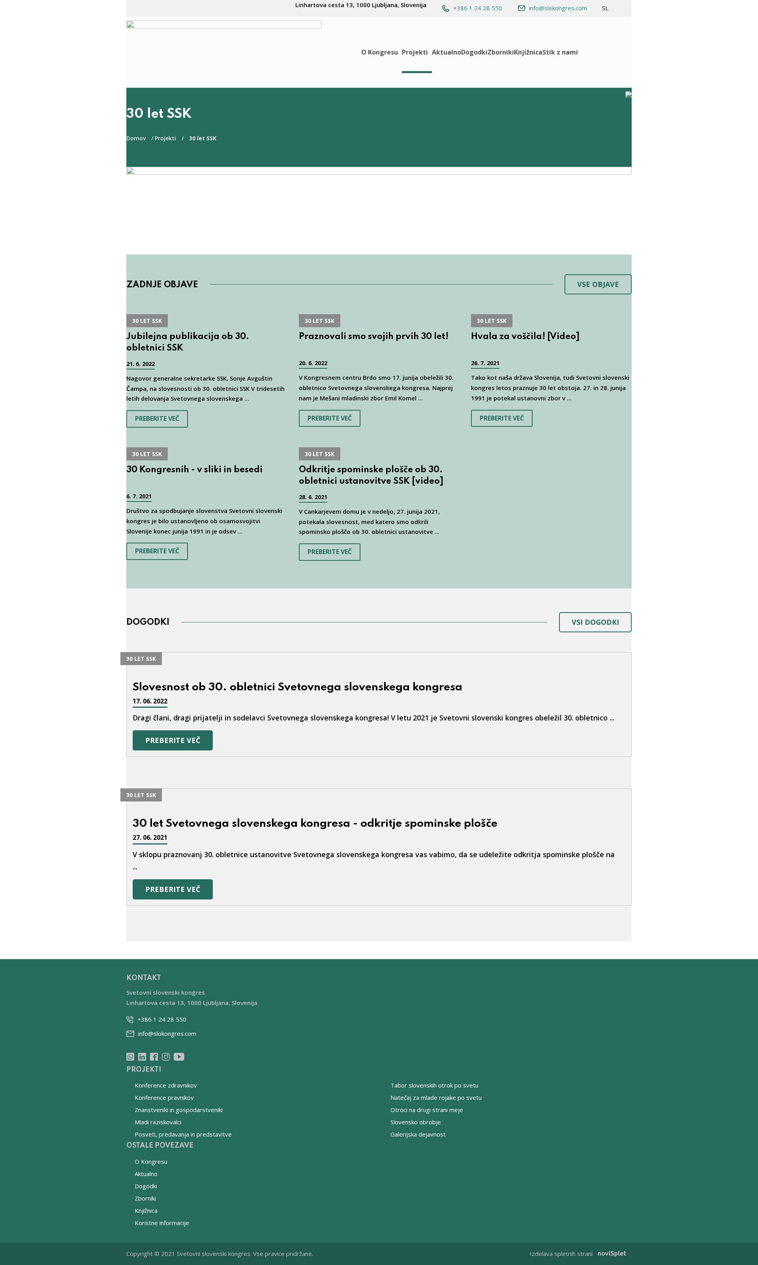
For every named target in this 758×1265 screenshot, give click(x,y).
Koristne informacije (162, 1223)
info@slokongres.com (558, 8)
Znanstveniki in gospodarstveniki (179, 1110)
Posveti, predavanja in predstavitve (183, 1134)
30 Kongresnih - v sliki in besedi (194, 470)
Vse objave (598, 284)
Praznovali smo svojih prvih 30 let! (373, 336)
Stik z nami (560, 52)
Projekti (415, 52)
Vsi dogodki (595, 622)
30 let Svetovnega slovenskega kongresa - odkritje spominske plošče (315, 824)
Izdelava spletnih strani (561, 1253)
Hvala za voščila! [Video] (525, 336)
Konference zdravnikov (166, 1085)
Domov (136, 138)
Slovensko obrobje (415, 1122)
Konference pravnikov (164, 1097)
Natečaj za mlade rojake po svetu (436, 1097)
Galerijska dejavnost (418, 1134)
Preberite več (157, 418)
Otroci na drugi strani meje (426, 1110)
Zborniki (501, 52)
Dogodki (474, 52)
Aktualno (446, 52)
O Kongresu (379, 52)
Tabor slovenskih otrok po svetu (434, 1085)
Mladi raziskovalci (158, 1122)
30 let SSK (147, 320)
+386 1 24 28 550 (477, 8)
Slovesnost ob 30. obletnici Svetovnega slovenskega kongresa (297, 687)
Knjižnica (528, 52)
